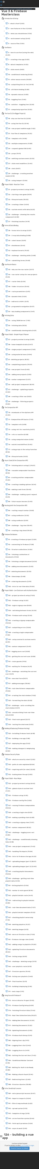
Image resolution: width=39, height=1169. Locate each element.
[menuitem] (1, 1)
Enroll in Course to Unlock (19, 1148)
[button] (3, 1)
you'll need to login (27, 1145)
